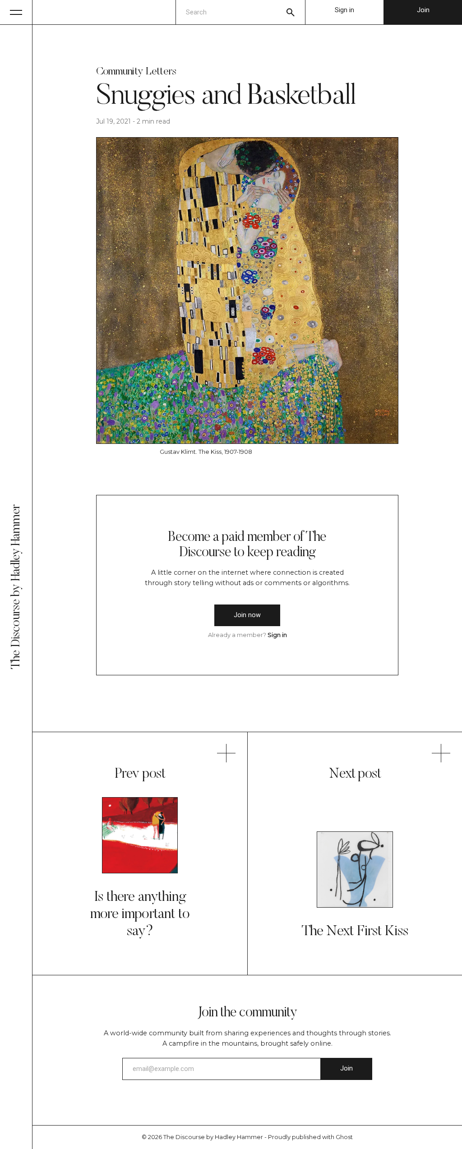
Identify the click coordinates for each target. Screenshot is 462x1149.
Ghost (344, 1137)
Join (423, 10)
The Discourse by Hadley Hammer (213, 1137)
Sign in (344, 10)
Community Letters (136, 71)
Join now (247, 615)
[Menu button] (16, 12)
